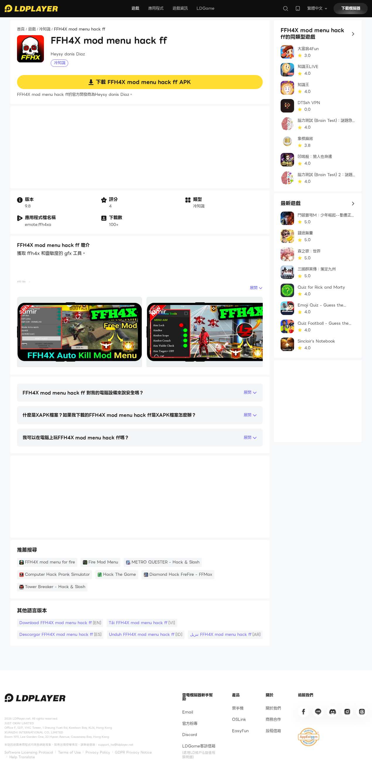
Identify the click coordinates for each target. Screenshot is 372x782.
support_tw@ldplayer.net (115, 744)
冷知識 (44, 29)
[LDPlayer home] (31, 8)
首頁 (21, 29)
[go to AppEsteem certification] (308, 737)
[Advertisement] (139, 147)
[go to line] (318, 711)
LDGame (205, 8)
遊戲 (135, 8)
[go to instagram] (347, 711)
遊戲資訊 (180, 8)
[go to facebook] (303, 711)
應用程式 (155, 8)
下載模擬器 (350, 8)
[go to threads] (361, 711)
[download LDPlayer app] (298, 8)
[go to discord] (332, 711)
